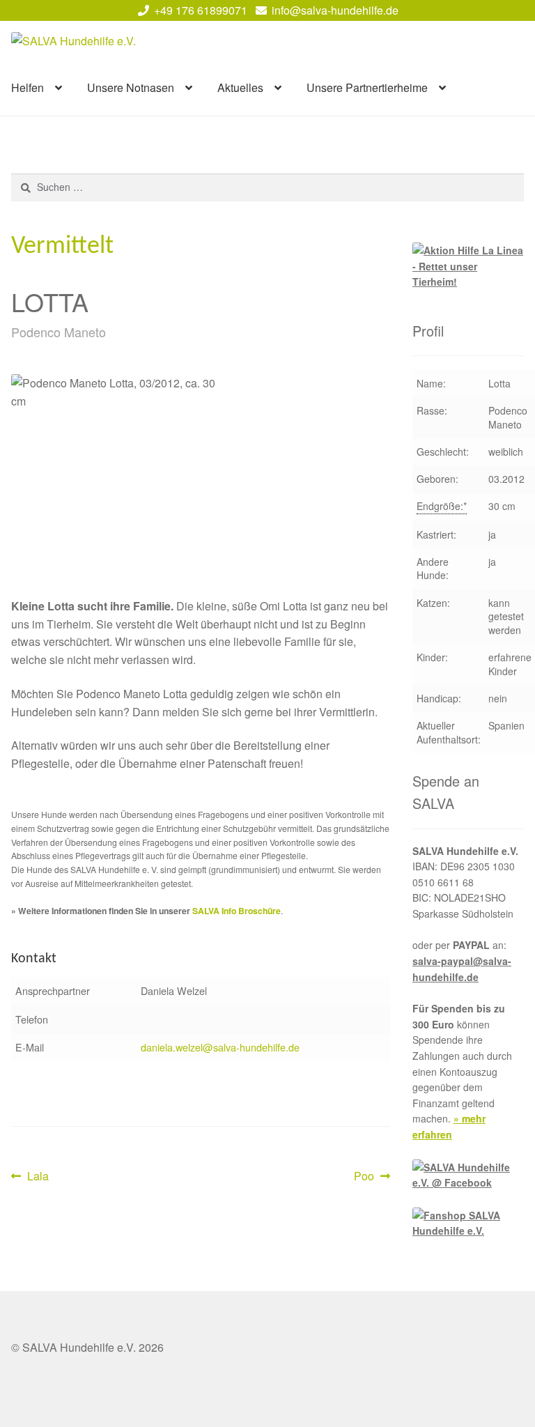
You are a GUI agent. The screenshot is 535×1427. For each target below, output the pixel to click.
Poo (372, 1176)
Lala (37, 1176)
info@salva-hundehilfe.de (335, 10)
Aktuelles (240, 87)
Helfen (27, 87)
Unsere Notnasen (130, 87)
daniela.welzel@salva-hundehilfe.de (220, 1047)
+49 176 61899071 (200, 10)
